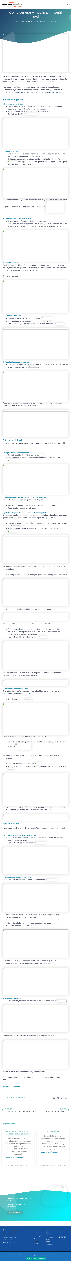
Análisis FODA (53, 1131)
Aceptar (29, 1258)
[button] (54, 1098)
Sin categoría (40, 21)
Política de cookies (39, 1258)
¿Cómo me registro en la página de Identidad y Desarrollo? (38, 92)
